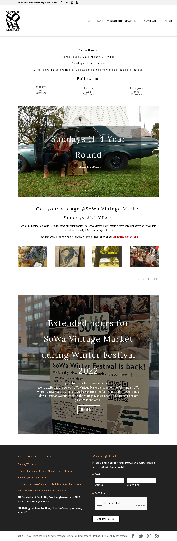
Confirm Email (134, 485)
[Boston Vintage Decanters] (144, 266)
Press (168, 21)
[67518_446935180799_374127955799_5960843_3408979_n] (107, 266)
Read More (88, 410)
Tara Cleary (71, 383)
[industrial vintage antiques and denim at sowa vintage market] (32, 266)
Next (155, 278)
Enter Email (100, 485)
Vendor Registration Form (125, 236)
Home (87, 21)
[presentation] (121, 503)
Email (98, 474)
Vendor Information (121, 21)
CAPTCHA (100, 493)
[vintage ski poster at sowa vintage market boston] (70, 266)
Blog (99, 21)
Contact (150, 21)
